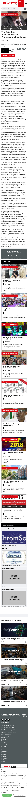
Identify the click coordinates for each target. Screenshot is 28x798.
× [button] (26, 769)
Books (3, 761)
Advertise (3, 756)
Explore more (5, 642)
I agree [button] (7, 795)
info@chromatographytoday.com (11, 730)
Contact (3, 760)
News (2, 753)
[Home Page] (9, 3)
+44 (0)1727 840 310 (8, 727)
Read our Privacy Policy (22, 785)
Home (2, 749)
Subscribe (4, 754)
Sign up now (20, 3)
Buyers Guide (4, 751)
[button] (1, 787)
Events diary (4, 758)
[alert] (14, 783)
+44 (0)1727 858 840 (8, 725)
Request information (9, 55)
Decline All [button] (20, 795)
